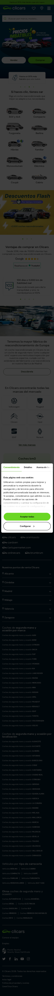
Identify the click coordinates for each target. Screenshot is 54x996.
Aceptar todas (27, 516)
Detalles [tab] (28, 467)
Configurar (25, 526)
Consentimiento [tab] (11, 467)
